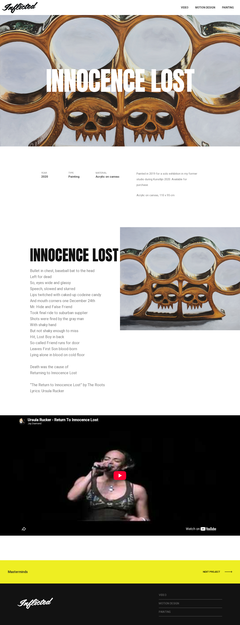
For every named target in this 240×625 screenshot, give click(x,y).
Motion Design (205, 7)
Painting (228, 7)
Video (184, 7)
